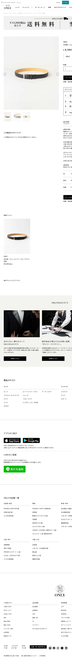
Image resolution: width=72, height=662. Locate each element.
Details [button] (19, 2)
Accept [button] (65, 2)
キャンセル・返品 (8, 628)
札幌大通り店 (8, 512)
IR (33, 621)
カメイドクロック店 (38, 526)
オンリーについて (66, 625)
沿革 (33, 614)
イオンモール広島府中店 (40, 548)
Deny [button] (58, 2)
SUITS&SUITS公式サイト (39, 628)
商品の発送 (7, 621)
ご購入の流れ (8, 606)
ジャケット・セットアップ (11, 395)
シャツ (6, 402)
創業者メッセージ (66, 621)
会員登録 (6, 632)
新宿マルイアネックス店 (40, 516)
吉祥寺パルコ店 (37, 523)
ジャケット (64, 391)
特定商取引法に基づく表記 (11, 655)
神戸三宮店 (7, 548)
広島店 (34, 545)
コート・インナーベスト (30, 391)
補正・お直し (7, 625)
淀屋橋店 (7, 545)
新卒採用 (63, 610)
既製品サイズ (7, 636)
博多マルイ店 (36, 555)
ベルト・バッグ (27, 399)
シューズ (25, 395)
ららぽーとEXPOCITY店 (12, 555)
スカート (64, 399)
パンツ (6, 399)
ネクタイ (6, 406)
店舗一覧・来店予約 (37, 647)
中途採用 (63, 614)
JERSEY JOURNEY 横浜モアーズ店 (44, 530)
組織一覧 (35, 617)
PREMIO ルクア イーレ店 (12, 552)
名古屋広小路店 (66, 508)
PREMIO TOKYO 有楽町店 (41, 508)
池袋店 (34, 519)
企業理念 (35, 610)
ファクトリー (35, 625)
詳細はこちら (15, 358)
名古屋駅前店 (65, 512)
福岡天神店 (36, 559)
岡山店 (34, 552)
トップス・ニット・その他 (30, 402)
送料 (5, 617)
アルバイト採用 (65, 617)
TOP (62, 606)
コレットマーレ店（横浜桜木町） (42, 534)
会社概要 (35, 606)
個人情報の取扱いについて (29, 655)
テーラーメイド (46, 391)
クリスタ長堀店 (9, 559)
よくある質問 (64, 636)
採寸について (7, 610)
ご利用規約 (42, 655)
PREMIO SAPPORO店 (11, 508)
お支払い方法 (8, 614)
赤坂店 (34, 512)
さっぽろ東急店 (9, 516)
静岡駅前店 (65, 523)
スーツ (6, 391)
